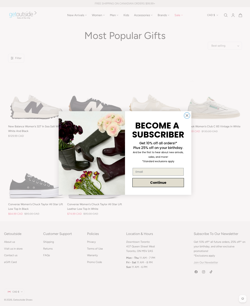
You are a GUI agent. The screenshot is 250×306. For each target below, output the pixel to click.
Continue (158, 182)
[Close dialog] (187, 115)
